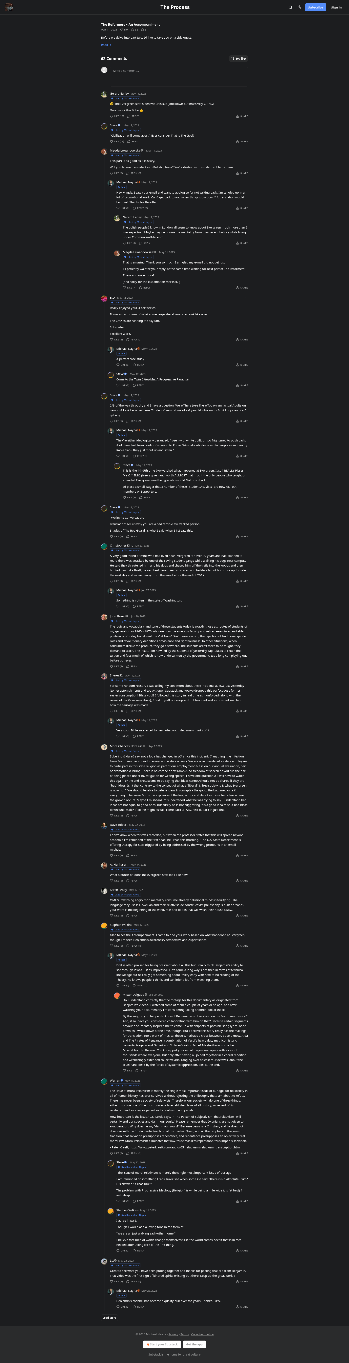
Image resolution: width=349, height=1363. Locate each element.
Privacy (173, 1334)
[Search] (290, 7)
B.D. (113, 297)
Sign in (336, 7)
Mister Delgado (133, 994)
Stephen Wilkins (121, 925)
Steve (113, 125)
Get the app (194, 1344)
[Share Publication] (299, 7)
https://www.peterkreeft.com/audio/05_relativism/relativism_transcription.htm (185, 1147)
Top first (241, 58)
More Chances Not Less (126, 746)
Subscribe (315, 7)
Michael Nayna (126, 182)
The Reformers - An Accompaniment (130, 24)
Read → (106, 45)
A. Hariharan (118, 864)
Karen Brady (118, 890)
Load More (109, 1318)
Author (121, 187)
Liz (112, 1260)
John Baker (117, 616)
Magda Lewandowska (125, 150)
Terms (185, 1334)
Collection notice (202, 1334)
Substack (154, 1354)
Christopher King (121, 545)
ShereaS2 (116, 675)
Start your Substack (164, 1344)
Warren (115, 1080)
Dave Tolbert (118, 825)
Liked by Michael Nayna (127, 98)
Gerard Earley (119, 93)
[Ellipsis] (246, 93)
